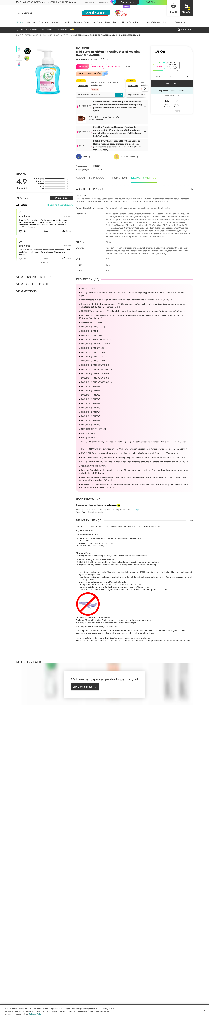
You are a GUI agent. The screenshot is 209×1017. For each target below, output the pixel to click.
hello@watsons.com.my (136, 640)
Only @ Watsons (151, 22)
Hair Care (97, 22)
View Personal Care (31, 277)
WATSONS (83, 47)
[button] (186, 8)
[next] (165, 22)
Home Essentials (131, 22)
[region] (104, 1010)
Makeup (56, 22)
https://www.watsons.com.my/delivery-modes (131, 587)
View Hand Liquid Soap (33, 284)
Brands (178, 22)
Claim (119, 94)
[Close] (204, 1010)
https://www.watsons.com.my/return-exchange (129, 638)
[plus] (187, 76)
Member (31, 22)
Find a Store (103, 2)
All (17, 205)
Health (66, 22)
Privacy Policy (36, 1014)
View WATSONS (26, 291)
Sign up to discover (83, 686)
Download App (90, 2)
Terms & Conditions (96, 119)
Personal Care (81, 22)
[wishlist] (102, 59)
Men (107, 22)
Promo (20, 22)
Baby (116, 22)
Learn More (135, 510)
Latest (24, 205)
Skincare (43, 22)
